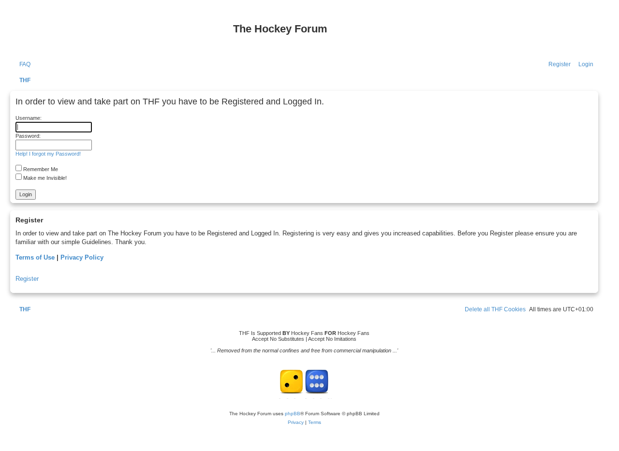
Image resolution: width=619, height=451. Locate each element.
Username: (28, 118)
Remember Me (40, 169)
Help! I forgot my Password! (48, 154)
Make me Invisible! (44, 178)
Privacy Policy (81, 257)
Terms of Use (35, 257)
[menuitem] (22, 64)
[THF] (122, 34)
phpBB (292, 413)
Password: (28, 136)
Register (27, 278)
